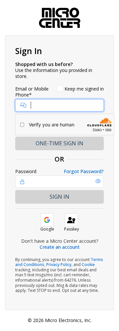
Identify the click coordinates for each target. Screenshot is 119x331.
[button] (97, 181)
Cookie (88, 264)
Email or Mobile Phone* (32, 92)
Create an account (60, 247)
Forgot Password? (84, 171)
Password (25, 171)
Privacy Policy (58, 264)
